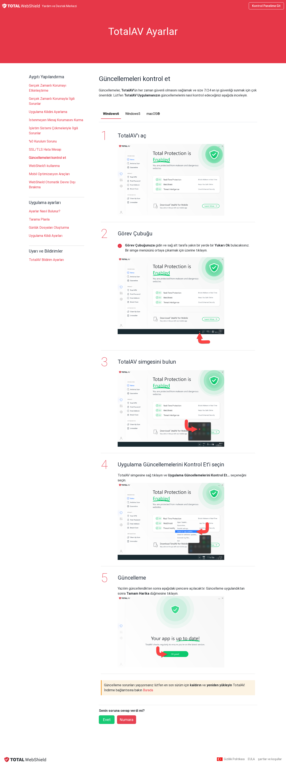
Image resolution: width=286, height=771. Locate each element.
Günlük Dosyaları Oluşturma (49, 228)
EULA (251, 759)
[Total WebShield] (25, 759)
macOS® (153, 114)
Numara (126, 719)
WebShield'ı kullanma (44, 166)
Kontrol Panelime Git (266, 6)
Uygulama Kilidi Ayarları (45, 236)
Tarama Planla (39, 219)
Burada (148, 690)
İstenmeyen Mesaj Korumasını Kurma (56, 120)
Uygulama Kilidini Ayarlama (48, 112)
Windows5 (132, 114)
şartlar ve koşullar (270, 759)
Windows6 (111, 114)
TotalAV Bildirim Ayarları (46, 260)
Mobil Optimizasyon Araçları (49, 174)
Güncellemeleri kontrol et (47, 158)
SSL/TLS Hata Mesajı (45, 149)
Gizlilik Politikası (234, 759)
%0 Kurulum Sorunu (43, 141)
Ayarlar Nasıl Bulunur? (44, 211)
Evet (107, 719)
